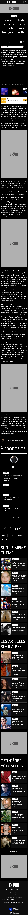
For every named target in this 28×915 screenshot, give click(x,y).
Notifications (6, 902)
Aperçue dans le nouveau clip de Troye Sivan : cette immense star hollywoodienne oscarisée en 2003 (18, 672)
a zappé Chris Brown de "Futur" (10, 330)
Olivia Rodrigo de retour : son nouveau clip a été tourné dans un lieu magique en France (19, 577)
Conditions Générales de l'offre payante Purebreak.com (13, 899)
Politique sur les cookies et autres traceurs (13, 894)
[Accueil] (11, 2)
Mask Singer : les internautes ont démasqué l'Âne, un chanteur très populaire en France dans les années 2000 (19, 605)
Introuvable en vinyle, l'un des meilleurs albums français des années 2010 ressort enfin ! (18, 631)
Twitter (11, 535)
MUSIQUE (5, 539)
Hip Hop (21, 535)
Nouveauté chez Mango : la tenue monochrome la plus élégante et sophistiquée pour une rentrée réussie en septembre (19, 779)
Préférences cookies (20, 902)
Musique (14, 14)
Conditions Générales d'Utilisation (9, 889)
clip (3, 535)
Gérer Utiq (12, 902)
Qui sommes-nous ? (21, 889)
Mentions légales (13, 892)
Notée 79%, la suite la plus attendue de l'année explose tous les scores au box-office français (19, 618)
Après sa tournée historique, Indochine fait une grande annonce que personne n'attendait (19, 698)
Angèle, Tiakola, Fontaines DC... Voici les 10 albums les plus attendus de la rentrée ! (19, 830)
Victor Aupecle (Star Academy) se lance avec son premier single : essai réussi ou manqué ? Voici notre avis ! (19, 724)
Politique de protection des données (13, 897)
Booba (3, 181)
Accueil (2, 14)
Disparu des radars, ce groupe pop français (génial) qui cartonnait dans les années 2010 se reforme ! (19, 591)
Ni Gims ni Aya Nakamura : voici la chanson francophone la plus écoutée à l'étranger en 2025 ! (18, 685)
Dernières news (8, 14)
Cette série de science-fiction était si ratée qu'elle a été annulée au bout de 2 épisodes (19, 843)
